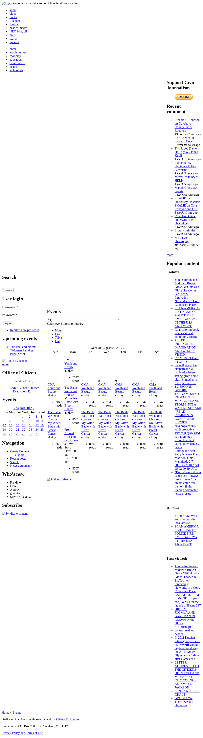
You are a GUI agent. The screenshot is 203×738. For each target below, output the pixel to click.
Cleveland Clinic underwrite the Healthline (185, 219)
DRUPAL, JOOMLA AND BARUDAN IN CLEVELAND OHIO (185, 616)
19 (4, 429)
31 (37, 434)
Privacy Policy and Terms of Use (22, 733)
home (13, 48)
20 (10, 429)
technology (16, 70)
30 (30, 434)
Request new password (24, 330)
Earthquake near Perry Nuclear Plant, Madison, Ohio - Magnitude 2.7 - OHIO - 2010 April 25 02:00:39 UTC (187, 459)
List (57, 341)
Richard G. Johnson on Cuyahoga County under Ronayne (187, 125)
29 (23, 434)
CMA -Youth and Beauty (54, 388)
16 (30, 425)
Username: (10, 307)
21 (17, 429)
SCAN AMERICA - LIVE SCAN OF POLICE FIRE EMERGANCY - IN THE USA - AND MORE (187, 317)
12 (4, 425)
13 (10, 425)
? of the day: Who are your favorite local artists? (186, 519)
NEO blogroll (18, 31)
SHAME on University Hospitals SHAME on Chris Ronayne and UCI (187, 204)
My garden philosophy (182, 239)
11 (41, 421)
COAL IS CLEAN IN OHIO (187, 359)
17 (37, 425)
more (5, 364)
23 (30, 429)
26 (4, 434)
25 (42, 429)
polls (12, 35)
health (13, 66)
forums (14, 24)
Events (16, 712)
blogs (13, 13)
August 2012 (24, 408)
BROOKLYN (183, 698)
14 (17, 425)
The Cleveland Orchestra (184, 703)
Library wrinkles (185, 230)
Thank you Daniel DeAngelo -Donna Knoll (186, 152)
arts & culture (18, 52)
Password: (9, 315)
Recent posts (18, 458)
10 (37, 421)
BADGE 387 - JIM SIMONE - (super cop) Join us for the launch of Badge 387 (188, 600)
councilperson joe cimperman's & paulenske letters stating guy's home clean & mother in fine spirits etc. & (186, 374)
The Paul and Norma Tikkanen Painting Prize (23, 350)
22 (23, 429)
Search (14, 462)
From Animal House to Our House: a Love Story (71, 438)
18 (42, 425)
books (13, 17)
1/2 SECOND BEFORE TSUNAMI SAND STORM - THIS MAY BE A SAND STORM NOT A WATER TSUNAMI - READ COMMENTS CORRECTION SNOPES (188, 404)
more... (22, 455)
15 (23, 425)
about (13, 10)
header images (18, 28)
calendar (15, 20)
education (16, 59)
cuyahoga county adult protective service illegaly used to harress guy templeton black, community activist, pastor (187, 436)
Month (59, 330)
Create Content (19, 451)
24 (37, 429)
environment (17, 63)
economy (15, 56)
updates (14, 42)
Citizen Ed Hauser (67, 719)
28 (17, 434)
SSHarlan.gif (183, 626)
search (13, 38)
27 (10, 434)
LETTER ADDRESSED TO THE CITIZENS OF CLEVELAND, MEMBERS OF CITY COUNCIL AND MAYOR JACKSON (187, 675)
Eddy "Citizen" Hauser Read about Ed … (24, 389)
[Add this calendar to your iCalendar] (14, 360)
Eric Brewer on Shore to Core (184, 139)
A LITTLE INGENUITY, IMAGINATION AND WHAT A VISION (185, 347)
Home (5, 712)
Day (57, 334)
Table (58, 337)
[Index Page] (6, 3)
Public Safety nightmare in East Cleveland (185, 166)
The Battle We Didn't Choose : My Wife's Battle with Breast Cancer (54, 422)
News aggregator (21, 465)
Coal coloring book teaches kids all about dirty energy (187, 333)
